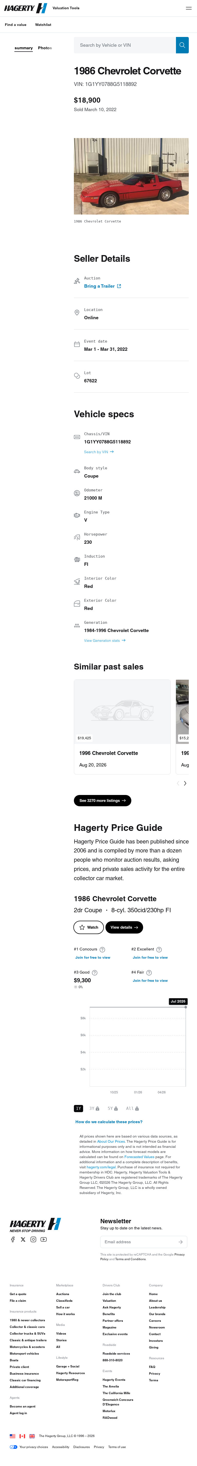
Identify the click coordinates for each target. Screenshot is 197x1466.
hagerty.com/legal (101, 1167)
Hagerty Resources (70, 1373)
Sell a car (63, 1307)
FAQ (152, 1366)
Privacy (154, 1373)
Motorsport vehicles (24, 1353)
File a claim (18, 1300)
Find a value (15, 25)
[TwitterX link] (23, 1239)
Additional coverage (24, 1387)
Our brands (157, 1314)
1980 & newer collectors (27, 1320)
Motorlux (109, 1411)
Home (153, 1294)
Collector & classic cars (27, 1326)
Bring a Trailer (99, 286)
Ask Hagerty (112, 1307)
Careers (155, 1320)
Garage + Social (67, 1366)
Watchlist (43, 25)
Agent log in (18, 1413)
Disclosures (81, 1447)
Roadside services (116, 1353)
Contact (155, 1334)
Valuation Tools (66, 8)
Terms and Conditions (130, 1259)
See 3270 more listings (100, 800)
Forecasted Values (139, 1157)
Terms (153, 1380)
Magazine (109, 1327)
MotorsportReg (67, 1379)
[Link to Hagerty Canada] (22, 1436)
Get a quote (18, 1294)
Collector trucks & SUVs (27, 1333)
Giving (153, 1347)
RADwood (110, 1417)
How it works (65, 1314)
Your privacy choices (33, 1447)
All (58, 1346)
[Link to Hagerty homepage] (35, 1225)
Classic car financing (25, 1380)
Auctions (62, 1294)
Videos (61, 1333)
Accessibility (60, 1447)
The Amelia (111, 1386)
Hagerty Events (114, 1379)
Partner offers (113, 1320)
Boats (14, 1360)
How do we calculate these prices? (109, 1122)
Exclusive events (115, 1334)
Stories (61, 1340)
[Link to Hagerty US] (12, 1436)
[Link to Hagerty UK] (32, 1436)
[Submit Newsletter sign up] (180, 1242)
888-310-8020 (113, 1360)
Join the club (112, 1294)
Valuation (109, 1300)
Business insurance (24, 1373)
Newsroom (157, 1327)
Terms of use (117, 1447)
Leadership (157, 1307)
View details (121, 927)
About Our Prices (111, 1141)
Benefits (109, 1314)
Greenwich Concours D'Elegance (118, 1402)
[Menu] (189, 8)
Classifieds (64, 1300)
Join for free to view (92, 957)
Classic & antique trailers (28, 1340)
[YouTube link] (43, 1239)
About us (155, 1300)
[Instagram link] (33, 1239)
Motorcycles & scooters (27, 1346)
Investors (156, 1340)
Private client (19, 1366)
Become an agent (22, 1406)
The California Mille (116, 1393)
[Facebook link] (13, 1239)
